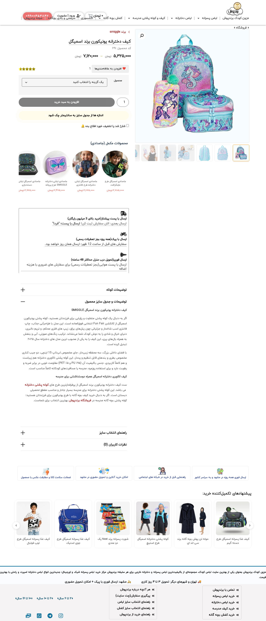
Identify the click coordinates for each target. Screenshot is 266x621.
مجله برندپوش (33, 18)
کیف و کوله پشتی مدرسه (149, 18)
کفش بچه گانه (112, 18)
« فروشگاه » (241, 28)
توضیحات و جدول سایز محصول (106, 301)
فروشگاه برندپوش (80, 400)
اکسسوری (87, 18)
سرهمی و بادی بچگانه (61, 18)
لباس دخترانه (183, 18)
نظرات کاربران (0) (115, 444)
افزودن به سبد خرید (66, 102)
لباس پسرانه (209, 18)
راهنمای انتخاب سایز (113, 432)
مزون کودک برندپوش (236, 18)
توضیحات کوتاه (116, 290)
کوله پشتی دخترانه (37, 385)
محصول (118, 80)
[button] (141, 35)
